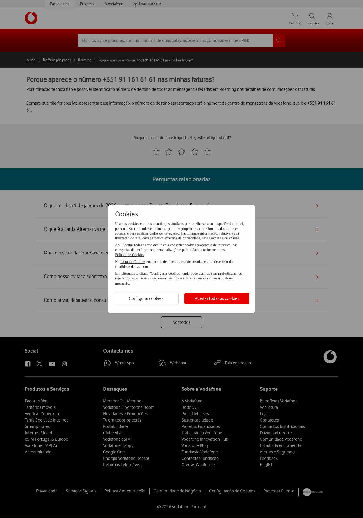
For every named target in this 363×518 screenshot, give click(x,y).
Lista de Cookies (132, 262)
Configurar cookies (146, 298)
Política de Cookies (129, 255)
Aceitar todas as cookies (217, 298)
